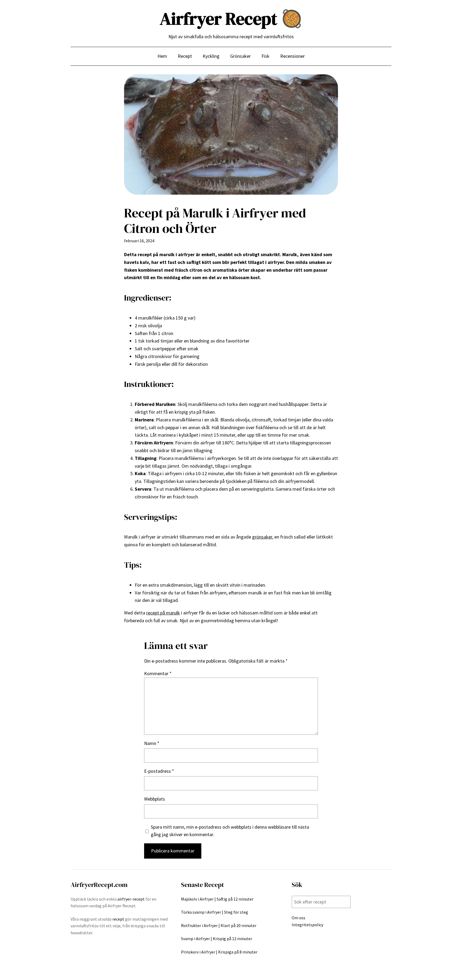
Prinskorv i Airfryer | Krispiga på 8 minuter (219, 952)
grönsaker (262, 537)
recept (118, 919)
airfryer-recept (131, 899)
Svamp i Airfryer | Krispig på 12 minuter (216, 938)
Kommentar (158, 673)
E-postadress (159, 771)
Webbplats (154, 799)
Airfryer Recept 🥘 (231, 18)
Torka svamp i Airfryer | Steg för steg (214, 912)
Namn (151, 743)
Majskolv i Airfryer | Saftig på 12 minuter (217, 899)
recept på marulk (163, 613)
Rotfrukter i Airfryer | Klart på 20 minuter (218, 925)
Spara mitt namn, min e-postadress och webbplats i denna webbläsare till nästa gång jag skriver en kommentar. (230, 831)
